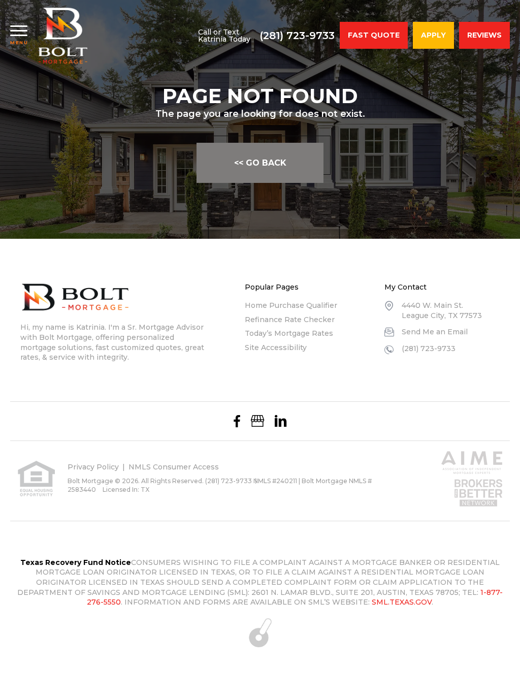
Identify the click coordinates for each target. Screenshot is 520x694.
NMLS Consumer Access (173, 466)
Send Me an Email (435, 331)
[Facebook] (237, 421)
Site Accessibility (276, 347)
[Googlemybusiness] (257, 421)
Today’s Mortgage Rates (289, 333)
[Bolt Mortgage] (63, 35)
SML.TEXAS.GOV (402, 602)
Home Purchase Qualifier (291, 305)
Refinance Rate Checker (290, 319)
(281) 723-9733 (297, 35)
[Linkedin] (280, 421)
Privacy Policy (93, 466)
